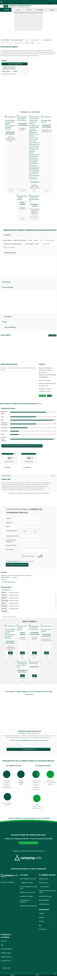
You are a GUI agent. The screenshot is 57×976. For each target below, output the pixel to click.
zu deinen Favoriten (6, 960)
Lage (17, 9)
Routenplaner (53, 335)
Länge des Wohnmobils (12, 536)
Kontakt (49, 395)
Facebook (41, 913)
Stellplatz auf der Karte (9, 67)
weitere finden (21, 782)
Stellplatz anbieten (43, 878)
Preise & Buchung (7, 287)
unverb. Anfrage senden (15, 64)
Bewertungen (40, 9)
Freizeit (4, 322)
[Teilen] (51, 974)
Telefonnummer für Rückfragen (11, 540)
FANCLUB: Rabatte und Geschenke (28, 906)
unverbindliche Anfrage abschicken (17, 564)
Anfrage (52, 9)
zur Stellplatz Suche (1, 6)
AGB (2, 945)
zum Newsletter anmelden (26, 896)
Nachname (9, 522)
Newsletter (41, 921)
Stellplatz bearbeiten (44, 904)
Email (7, 526)
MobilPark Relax (34, 666)
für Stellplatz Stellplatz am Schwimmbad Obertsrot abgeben (6, 784)
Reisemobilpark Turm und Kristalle (22, 124)
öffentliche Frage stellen (29, 749)
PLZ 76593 (48, 370)
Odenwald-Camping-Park (34, 205)
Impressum (3, 941)
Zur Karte (4, 579)
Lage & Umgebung (10, 327)
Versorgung (7, 316)
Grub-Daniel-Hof (34, 182)
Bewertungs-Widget (44, 900)
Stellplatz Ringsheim (22, 203)
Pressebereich (42, 929)
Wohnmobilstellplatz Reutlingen (46, 126)
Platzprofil (7, 235)
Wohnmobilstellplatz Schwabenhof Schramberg (10, 133)
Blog (40, 925)
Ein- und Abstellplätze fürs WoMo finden (28, 887)
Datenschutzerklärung (13, 561)
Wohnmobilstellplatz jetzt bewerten (22, 446)
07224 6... (8, 71)
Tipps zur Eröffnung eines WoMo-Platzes (47, 891)
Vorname (8, 518)
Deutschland (45, 377)
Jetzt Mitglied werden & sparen (29, 843)
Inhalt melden (30, 694)
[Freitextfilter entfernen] (50, 2)
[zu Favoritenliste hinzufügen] (2, 13)
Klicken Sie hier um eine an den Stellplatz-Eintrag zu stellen (29, 740)
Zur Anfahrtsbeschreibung (8, 582)
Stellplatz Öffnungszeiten (9, 68)
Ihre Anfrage (9, 549)
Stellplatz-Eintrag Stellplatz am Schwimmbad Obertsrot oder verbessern (36, 785)
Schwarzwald (48, 383)
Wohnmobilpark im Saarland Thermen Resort (22, 671)
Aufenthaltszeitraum (11, 530)
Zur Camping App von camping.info (25, 901)
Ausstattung (6, 282)
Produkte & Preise (43, 882)
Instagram (41, 917)
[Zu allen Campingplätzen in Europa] (28, 861)
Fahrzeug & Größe (10, 253)
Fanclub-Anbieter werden (45, 896)
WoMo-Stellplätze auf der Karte (28, 878)
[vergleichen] (2, 17)
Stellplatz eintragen (6, 953)
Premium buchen (44, 886)
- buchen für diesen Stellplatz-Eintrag (37, 806)
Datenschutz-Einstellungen (7, 882)
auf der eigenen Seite (50, 782)
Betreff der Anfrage (11, 545)
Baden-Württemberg (51, 374)
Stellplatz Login (6, 968)
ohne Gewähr (49, 691)
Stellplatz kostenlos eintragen (27, 892)
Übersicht (6, 9)
